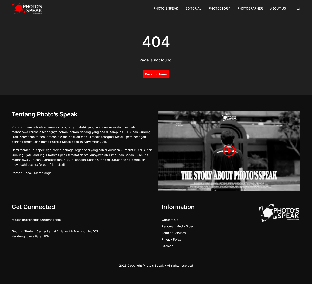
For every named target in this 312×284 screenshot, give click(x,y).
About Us (278, 8)
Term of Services (174, 233)
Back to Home (156, 74)
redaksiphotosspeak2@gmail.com (36, 219)
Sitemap (167, 246)
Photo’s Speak (166, 8)
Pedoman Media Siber (177, 226)
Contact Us (170, 219)
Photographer (250, 8)
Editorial (193, 8)
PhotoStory (219, 8)
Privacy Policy (171, 239)
